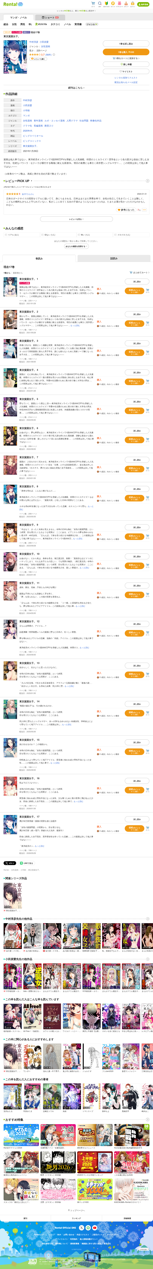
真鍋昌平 (125, 1111)
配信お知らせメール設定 (126, 82)
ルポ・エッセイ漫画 (55, 120)
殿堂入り (49, 125)
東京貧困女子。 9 (28, 524)
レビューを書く (39, 59)
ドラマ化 (27, 125)
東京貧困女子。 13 (29, 663)
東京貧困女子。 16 (29, 778)
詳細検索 (127, 1218)
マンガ (26, 115)
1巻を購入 (126, 51)
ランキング (76, 1218)
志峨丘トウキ (48, 1111)
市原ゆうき (27, 1111)
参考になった (127, 209)
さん (28, 193)
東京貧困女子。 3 (28, 340)
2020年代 (27, 130)
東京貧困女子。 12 (29, 621)
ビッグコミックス (32, 140)
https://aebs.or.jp (44, 1264)
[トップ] (10, 4)
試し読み (137, 281)
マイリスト (127, 71)
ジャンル (91, 24)
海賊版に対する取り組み (91, 1243)
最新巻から (18, 272)
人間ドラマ (72, 120)
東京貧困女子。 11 (29, 583)
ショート (51, 17)
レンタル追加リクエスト (126, 77)
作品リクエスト (83, 1234)
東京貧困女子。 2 (28, 311)
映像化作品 (95, 120)
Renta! (6, 869)
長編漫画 (38, 125)
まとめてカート (140, 272)
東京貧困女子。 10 (29, 554)
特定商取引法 (47, 1243)
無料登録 (144, 4)
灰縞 (64, 1111)
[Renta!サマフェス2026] (20, 4)
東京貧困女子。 (31, 145)
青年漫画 (38, 120)
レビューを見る (75, 219)
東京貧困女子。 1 (28, 279)
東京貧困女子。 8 (28, 486)
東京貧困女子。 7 (28, 457)
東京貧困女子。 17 (29, 816)
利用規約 (73, 1239)
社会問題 (83, 120)
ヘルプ (52, 1234)
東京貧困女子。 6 (28, 428)
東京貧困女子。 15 (29, 739)
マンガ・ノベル (18, 17)
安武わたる (8, 1111)
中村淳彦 (33, 41)
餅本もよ (105, 1111)
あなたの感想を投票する (75, 246)
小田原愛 (44, 41)
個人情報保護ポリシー (89, 1239)
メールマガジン (113, 1234)
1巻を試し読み (126, 43)
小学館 (26, 110)
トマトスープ (87, 1111)
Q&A (59, 1234)
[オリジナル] (41, 24)
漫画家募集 (74, 1243)
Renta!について (40, 1234)
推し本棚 (127, 64)
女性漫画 (45, 46)
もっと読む (75, 325)
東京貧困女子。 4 (28, 370)
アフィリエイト (61, 1239)
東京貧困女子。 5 (28, 399)
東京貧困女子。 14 (29, 701)
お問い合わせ (69, 1234)
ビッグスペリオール (33, 135)
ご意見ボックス (98, 1234)
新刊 (25, 1218)
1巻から (7, 272)
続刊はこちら (75, 87)
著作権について (61, 1243)
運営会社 (107, 1243)
